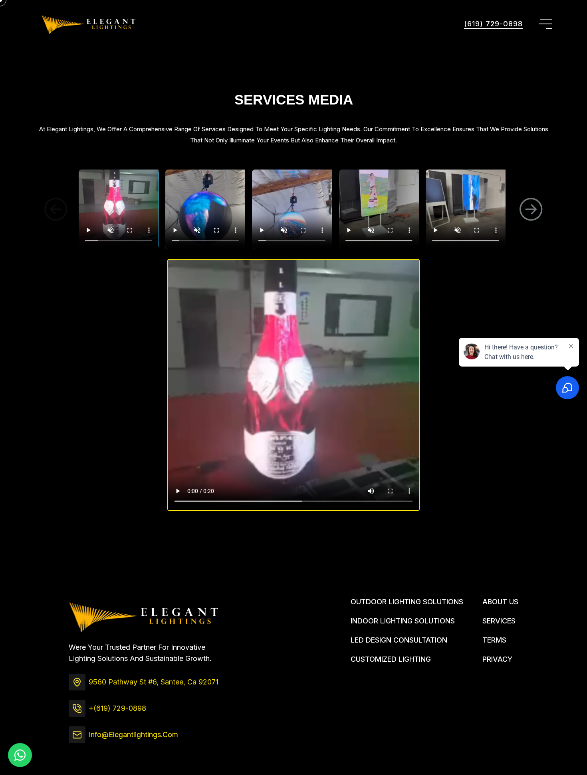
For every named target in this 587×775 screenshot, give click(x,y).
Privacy (497, 659)
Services (499, 621)
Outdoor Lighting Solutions (407, 602)
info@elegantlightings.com (133, 734)
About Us (500, 602)
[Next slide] (531, 209)
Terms (494, 640)
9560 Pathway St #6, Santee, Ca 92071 (153, 682)
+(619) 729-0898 (117, 708)
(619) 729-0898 (493, 24)
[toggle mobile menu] (545, 24)
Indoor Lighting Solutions (403, 621)
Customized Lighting (391, 659)
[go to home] (88, 24)
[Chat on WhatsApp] (20, 755)
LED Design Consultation (399, 640)
